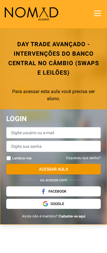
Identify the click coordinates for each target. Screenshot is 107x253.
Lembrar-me (22, 158)
